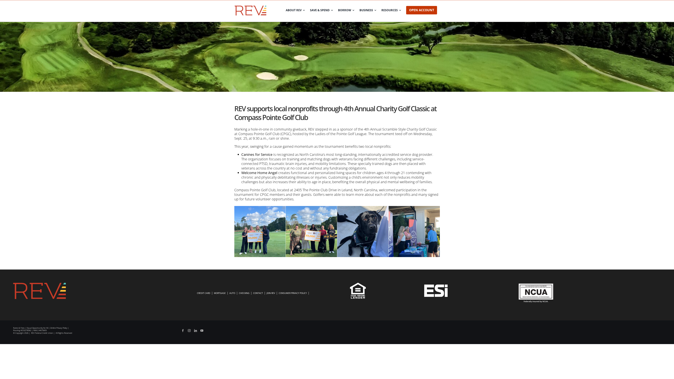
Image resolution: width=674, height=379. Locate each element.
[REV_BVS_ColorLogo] (250, 6)
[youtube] (201, 330)
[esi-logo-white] (436, 286)
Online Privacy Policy (58, 328)
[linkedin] (195, 330)
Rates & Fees (19, 328)
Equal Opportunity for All (37, 328)
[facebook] (182, 330)
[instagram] (189, 330)
